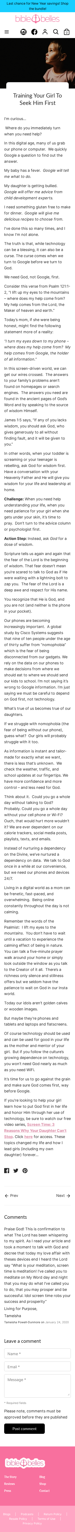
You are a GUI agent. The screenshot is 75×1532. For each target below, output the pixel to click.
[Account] (45, 30)
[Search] (56, 30)
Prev (13, 1195)
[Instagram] (23, 32)
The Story (10, 1477)
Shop (42, 1484)
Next (61, 1195)
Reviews (9, 1484)
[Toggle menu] (6, 31)
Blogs (6, 1514)
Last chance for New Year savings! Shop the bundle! (38, 6)
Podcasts (27, 1514)
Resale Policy (18, 1518)
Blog (42, 1477)
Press (7, 1490)
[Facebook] (34, 32)
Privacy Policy (32, 1523)
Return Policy (53, 1514)
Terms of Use (46, 1518)
